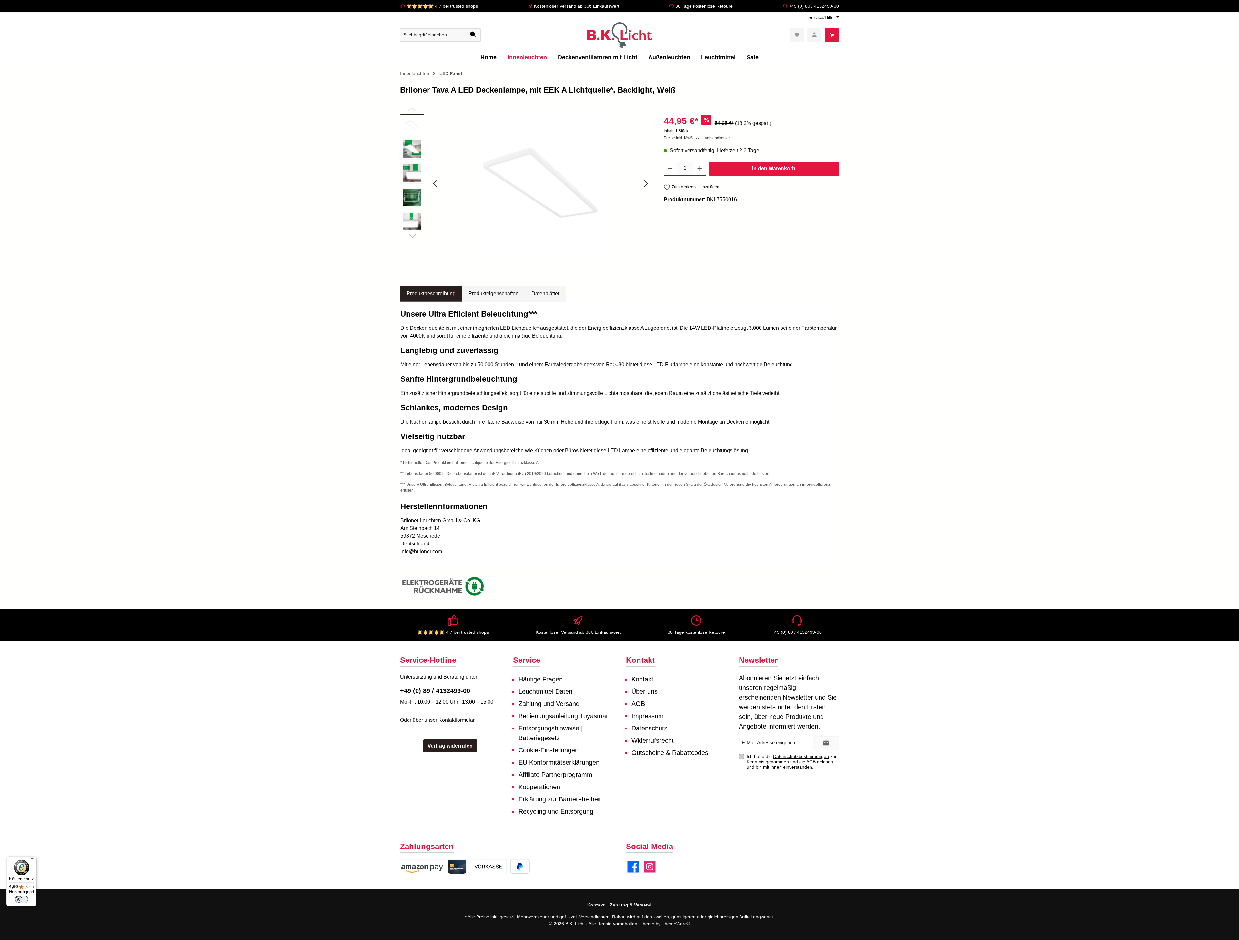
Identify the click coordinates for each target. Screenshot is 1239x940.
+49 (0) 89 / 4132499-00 (814, 6)
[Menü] (32, 860)
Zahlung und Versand (549, 703)
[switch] (21, 899)
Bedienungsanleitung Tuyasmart (564, 716)
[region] (525, 183)
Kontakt (642, 679)
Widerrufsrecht (652, 740)
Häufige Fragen (541, 679)
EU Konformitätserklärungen (559, 762)
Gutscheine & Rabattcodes (669, 752)
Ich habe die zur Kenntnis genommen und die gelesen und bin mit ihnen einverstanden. (792, 762)
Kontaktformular (456, 720)
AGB (638, 703)
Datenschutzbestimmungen (801, 756)
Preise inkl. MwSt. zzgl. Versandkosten (697, 138)
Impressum (647, 716)
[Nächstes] (645, 183)
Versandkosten (594, 916)
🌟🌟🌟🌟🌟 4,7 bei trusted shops (442, 6)
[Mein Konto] (814, 35)
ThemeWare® (676, 923)
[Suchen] (473, 35)
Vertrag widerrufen (450, 746)
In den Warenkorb (773, 168)
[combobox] (433, 35)
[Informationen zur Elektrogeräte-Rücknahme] (444, 588)
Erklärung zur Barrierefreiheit (560, 799)
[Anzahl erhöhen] (699, 169)
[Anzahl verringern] (670, 169)
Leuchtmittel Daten (545, 691)
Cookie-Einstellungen (549, 750)
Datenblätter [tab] (545, 293)
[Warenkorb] (832, 35)
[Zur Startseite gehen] (619, 35)
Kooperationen (539, 786)
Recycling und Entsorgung (556, 811)
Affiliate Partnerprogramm (555, 774)
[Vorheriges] (435, 183)
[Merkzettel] (797, 35)
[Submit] (826, 743)
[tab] (431, 294)
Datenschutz (649, 728)
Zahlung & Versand (631, 904)
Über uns (644, 691)
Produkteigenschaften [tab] (493, 293)
